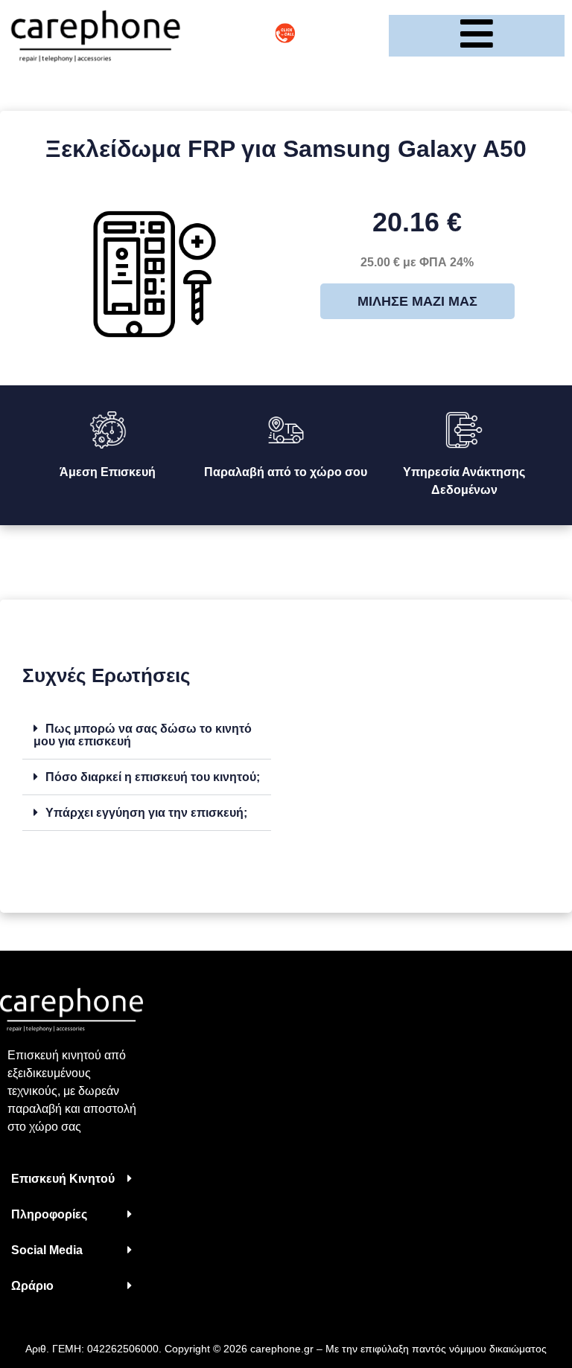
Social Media (47, 1250)
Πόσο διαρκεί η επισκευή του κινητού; (152, 777)
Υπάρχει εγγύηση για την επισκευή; (146, 812)
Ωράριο (32, 1285)
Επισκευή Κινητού (63, 1178)
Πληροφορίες (49, 1214)
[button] (146, 735)
